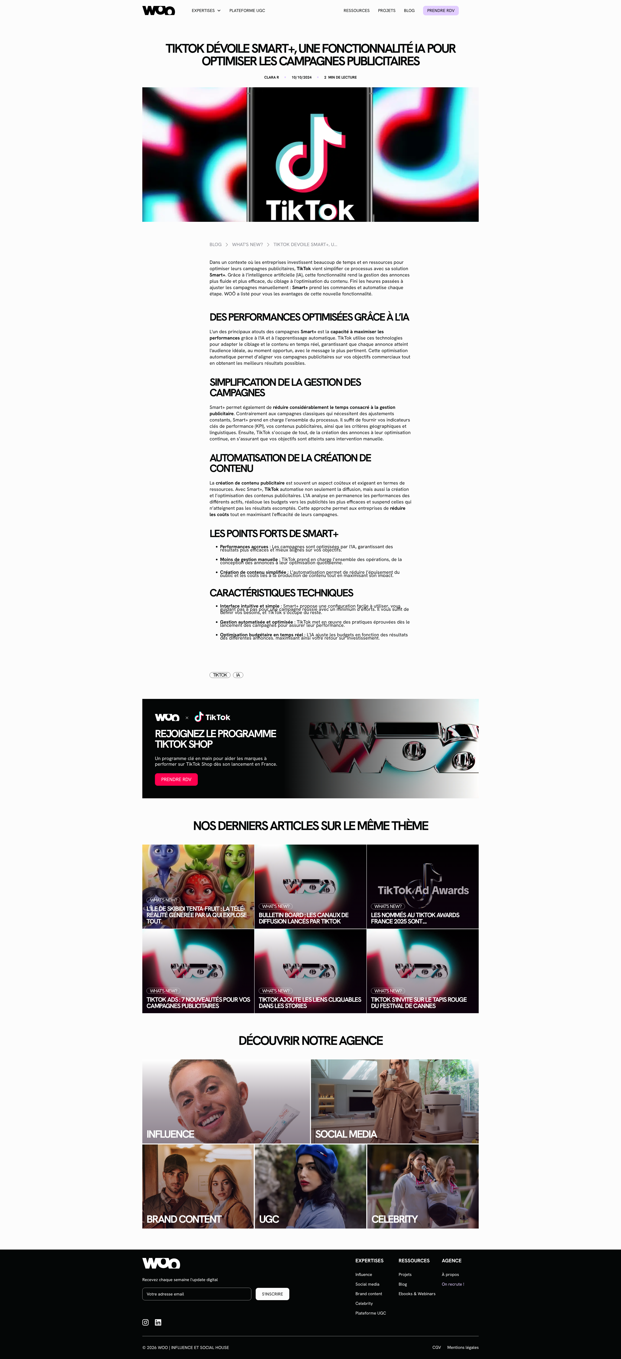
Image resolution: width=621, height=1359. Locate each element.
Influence (363, 1274)
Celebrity (364, 1303)
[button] (206, 10)
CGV (436, 1347)
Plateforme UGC (247, 10)
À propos (450, 1274)
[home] (158, 10)
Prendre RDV (176, 779)
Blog (409, 10)
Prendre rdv (441, 10)
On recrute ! (453, 1284)
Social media (367, 1284)
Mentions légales (463, 1347)
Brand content (368, 1293)
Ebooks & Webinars (417, 1293)
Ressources (357, 10)
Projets (387, 10)
